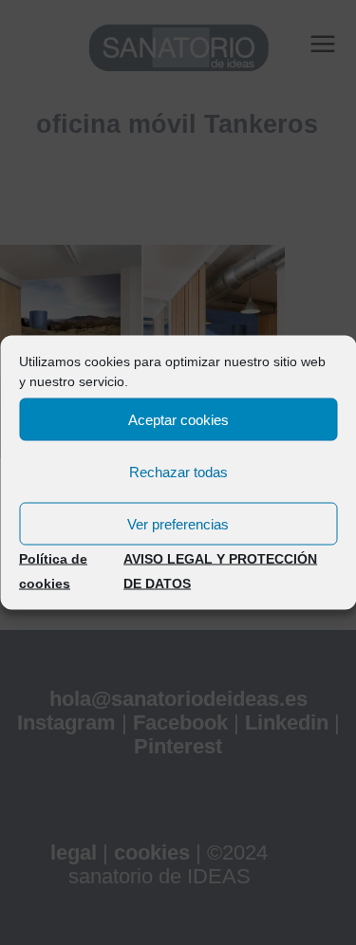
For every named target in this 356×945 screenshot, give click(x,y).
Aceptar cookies (178, 419)
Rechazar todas (178, 471)
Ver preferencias (178, 523)
